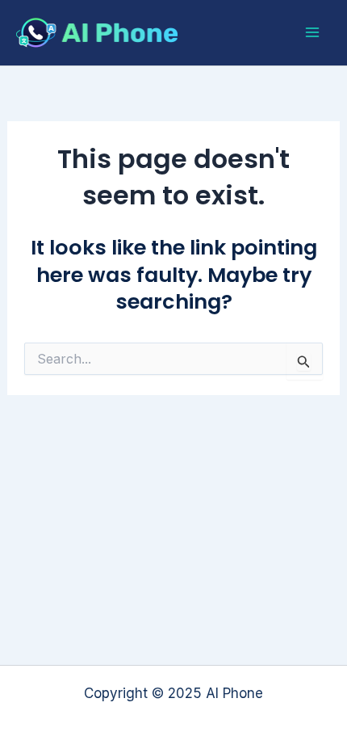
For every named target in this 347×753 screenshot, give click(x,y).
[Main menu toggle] (313, 33)
